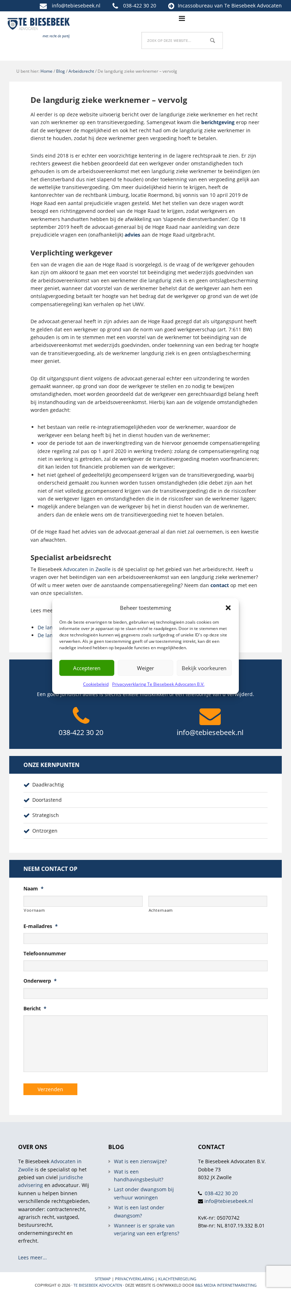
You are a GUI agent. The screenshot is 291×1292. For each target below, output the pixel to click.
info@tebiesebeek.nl (76, 5)
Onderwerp (40, 981)
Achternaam (161, 910)
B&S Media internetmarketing (226, 1285)
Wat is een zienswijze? (140, 1161)
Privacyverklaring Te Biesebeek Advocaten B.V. (158, 684)
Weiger (145, 668)
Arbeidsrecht (81, 71)
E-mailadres (40, 926)
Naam (33, 888)
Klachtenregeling (177, 1278)
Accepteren (86, 668)
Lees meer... (32, 1257)
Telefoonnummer (44, 953)
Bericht (34, 1008)
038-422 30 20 (139, 5)
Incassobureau (195, 5)
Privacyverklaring (134, 1278)
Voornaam (34, 910)
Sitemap (103, 1278)
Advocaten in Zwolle (87, 569)
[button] (228, 607)
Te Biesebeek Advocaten (97, 1285)
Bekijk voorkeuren (204, 668)
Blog (60, 71)
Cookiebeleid (96, 684)
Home (46, 71)
